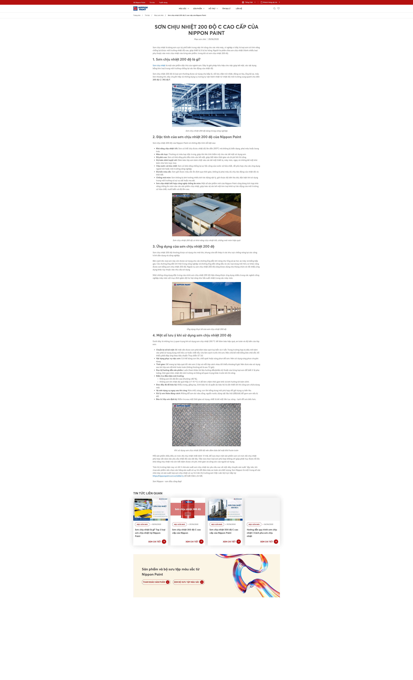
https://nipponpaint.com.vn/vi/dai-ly (168, 476)
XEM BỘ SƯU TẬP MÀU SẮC (186, 582)
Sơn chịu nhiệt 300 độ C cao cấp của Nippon (186, 531)
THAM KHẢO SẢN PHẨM (154, 582)
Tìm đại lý (226, 8)
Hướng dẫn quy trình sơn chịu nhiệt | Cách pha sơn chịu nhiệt (262, 532)
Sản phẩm (197, 8)
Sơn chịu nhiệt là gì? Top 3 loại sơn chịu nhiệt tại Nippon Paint (150, 532)
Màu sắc (182, 8)
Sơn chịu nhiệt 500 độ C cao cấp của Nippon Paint (224, 531)
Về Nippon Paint (139, 2)
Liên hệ (239, 8)
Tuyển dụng (163, 2)
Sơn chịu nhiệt (159, 65)
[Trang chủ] (140, 8)
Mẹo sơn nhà (158, 15)
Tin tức (152, 2)
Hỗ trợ (212, 8)
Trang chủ (136, 15)
